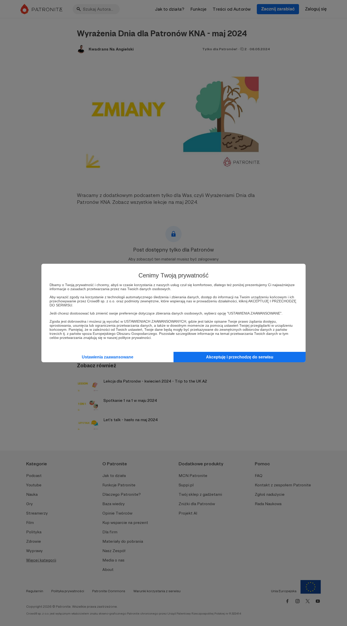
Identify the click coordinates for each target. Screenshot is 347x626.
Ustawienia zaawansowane (107, 357)
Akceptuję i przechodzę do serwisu (239, 357)
